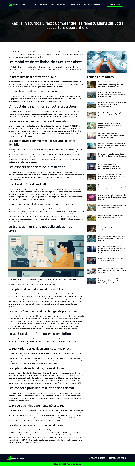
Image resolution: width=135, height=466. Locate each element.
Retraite (97, 4)
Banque (51, 4)
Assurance (43, 4)
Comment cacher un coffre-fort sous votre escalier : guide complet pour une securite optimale (111, 228)
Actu (36, 4)
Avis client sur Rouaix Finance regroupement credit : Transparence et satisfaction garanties (111, 135)
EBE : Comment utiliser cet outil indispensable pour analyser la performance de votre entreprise (109, 166)
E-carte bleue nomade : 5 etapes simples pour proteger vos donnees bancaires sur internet (112, 197)
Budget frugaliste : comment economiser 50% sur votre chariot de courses (112, 206)
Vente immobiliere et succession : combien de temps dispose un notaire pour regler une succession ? (111, 176)
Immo (90, 4)
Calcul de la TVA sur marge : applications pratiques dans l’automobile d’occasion (112, 114)
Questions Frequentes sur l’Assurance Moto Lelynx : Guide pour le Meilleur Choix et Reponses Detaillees (111, 281)
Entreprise (71, 4)
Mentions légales (96, 458)
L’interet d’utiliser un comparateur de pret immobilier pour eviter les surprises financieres (112, 271)
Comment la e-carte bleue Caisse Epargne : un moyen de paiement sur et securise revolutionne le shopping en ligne (111, 249)
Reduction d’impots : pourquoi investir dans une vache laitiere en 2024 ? (111, 217)
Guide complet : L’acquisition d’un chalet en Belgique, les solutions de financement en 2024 (112, 105)
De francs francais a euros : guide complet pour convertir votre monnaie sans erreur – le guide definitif (111, 84)
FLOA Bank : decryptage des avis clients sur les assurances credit (111, 259)
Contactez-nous (117, 458)
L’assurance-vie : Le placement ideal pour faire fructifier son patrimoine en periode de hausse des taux (112, 187)
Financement (81, 4)
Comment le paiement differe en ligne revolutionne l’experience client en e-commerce (111, 238)
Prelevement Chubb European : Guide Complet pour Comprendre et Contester (112, 155)
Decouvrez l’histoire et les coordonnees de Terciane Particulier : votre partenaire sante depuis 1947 (112, 146)
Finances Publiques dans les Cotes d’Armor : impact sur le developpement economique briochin (111, 94)
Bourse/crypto (61, 4)
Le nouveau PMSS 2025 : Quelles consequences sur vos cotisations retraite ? (109, 125)
